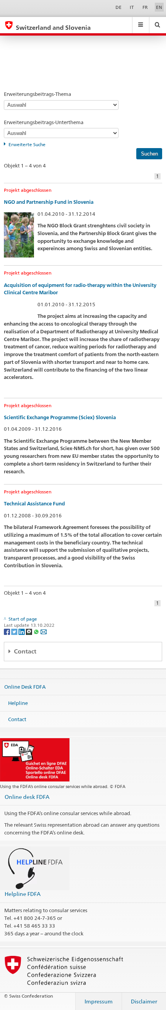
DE (118, 7)
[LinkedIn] (22, 631)
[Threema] (29, 631)
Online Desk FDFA (25, 687)
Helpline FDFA (23, 894)
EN (159, 7)
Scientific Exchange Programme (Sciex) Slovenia (60, 417)
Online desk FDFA (27, 796)
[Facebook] (7, 631)
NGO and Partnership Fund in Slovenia (48, 202)
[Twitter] (15, 631)
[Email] (44, 631)
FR (145, 7)
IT (132, 7)
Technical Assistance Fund (34, 503)
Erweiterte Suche (27, 144)
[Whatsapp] (37, 631)
